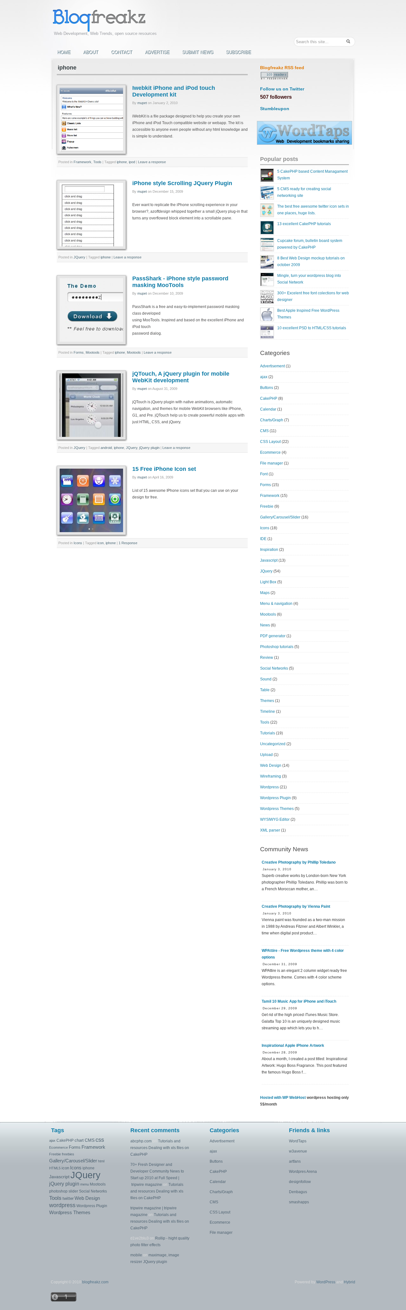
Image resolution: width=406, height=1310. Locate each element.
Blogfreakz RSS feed (282, 67)
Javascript (269, 560)
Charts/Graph (271, 420)
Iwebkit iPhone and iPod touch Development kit (173, 91)
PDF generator (272, 636)
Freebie (266, 506)
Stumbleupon (274, 108)
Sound (266, 679)
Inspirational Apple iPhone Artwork (293, 1045)
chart (79, 1140)
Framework (82, 162)
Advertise (157, 52)
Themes (267, 700)
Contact (121, 52)
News (265, 625)
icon (100, 543)
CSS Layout (270, 441)
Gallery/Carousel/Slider (280, 517)
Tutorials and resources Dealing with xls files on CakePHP (159, 1148)
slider (73, 1191)
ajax (263, 377)
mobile (136, 1255)
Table (265, 690)
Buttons (266, 387)
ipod (132, 162)
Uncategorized (272, 744)
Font (264, 474)
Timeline (267, 711)
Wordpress (269, 787)
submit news (197, 52)
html (101, 1161)
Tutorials (267, 733)
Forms (79, 352)
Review (266, 657)
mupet (142, 103)
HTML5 (55, 1168)
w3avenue (298, 1151)
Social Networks (274, 668)
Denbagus (298, 1192)
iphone (122, 162)
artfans (295, 1161)
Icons (78, 543)
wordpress (62, 1205)
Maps (265, 593)
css (99, 1140)
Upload (266, 754)
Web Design (270, 765)
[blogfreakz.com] (106, 19)
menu (84, 1184)
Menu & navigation (276, 603)
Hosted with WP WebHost (283, 1097)
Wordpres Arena (303, 1171)
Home (63, 52)
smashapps (299, 1202)
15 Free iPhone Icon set (164, 469)
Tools (97, 162)
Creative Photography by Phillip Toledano (299, 862)
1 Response (128, 543)
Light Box (268, 582)
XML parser (270, 830)
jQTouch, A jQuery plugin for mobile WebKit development (180, 377)
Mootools (93, 352)
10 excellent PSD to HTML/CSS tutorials (311, 328)
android (106, 448)
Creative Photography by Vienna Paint (296, 906)
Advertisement (272, 366)
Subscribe (238, 52)
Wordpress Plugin (275, 798)
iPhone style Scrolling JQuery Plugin (182, 183)
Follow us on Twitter (282, 88)
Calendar (268, 409)
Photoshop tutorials (276, 647)
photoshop (58, 1191)
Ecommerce (270, 452)
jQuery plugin (149, 448)
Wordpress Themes (277, 808)
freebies (68, 1154)
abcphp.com (141, 1141)
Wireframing (270, 776)
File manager (271, 463)
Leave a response (152, 162)
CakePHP (268, 398)
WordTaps (297, 1141)
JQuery (79, 257)
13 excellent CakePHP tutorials (304, 224)
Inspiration (269, 549)
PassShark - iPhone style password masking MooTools (180, 281)
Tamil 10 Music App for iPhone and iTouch (299, 1001)
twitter (68, 1198)
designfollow (300, 1182)
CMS (264, 431)
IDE (263, 539)
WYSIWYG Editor (275, 819)
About (90, 52)
